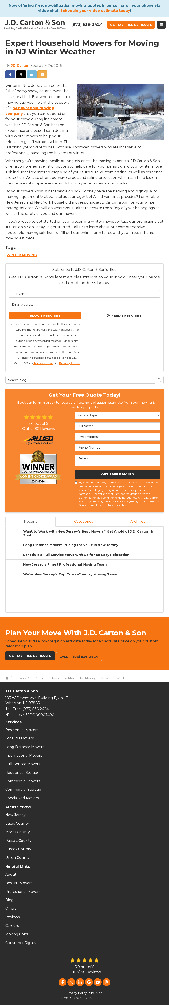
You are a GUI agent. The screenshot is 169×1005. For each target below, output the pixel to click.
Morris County (17, 832)
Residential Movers (21, 730)
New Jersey (15, 815)
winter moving (22, 255)
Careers (12, 926)
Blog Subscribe (45, 315)
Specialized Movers (22, 798)
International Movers (23, 755)
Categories (83, 521)
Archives (137, 521)
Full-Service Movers (22, 764)
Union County (17, 857)
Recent (30, 521)
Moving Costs (16, 934)
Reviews (12, 917)
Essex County (17, 823)
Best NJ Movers (18, 883)
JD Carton (20, 65)
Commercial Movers (22, 781)
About (11, 874)
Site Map (96, 993)
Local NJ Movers (19, 738)
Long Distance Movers (24, 747)
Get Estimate (131, 25)
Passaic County (18, 841)
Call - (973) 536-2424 (78, 656)
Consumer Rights (20, 943)
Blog (9, 900)
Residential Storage (22, 772)
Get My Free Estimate (30, 656)
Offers (10, 908)
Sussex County (18, 849)
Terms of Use (43, 363)
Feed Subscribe (125, 315)
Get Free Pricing (117, 474)
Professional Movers (22, 891)
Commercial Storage (23, 789)
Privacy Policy (69, 363)
